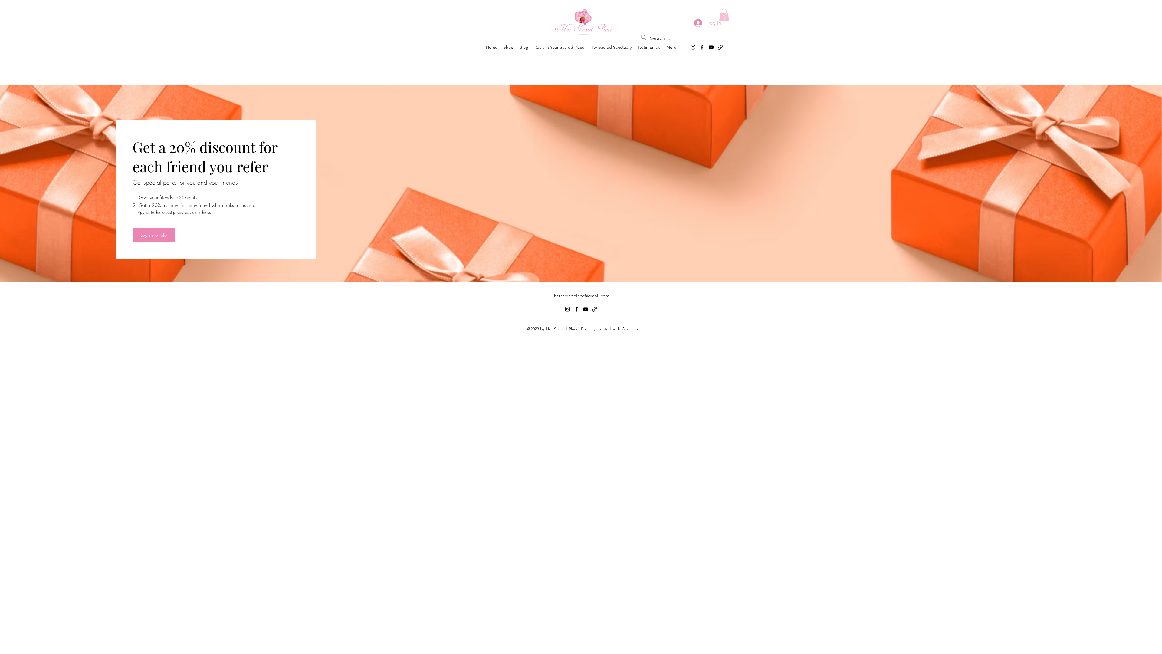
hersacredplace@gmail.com (581, 296)
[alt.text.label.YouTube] (711, 47)
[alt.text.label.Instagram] (693, 47)
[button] (724, 15)
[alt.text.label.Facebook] (702, 47)
